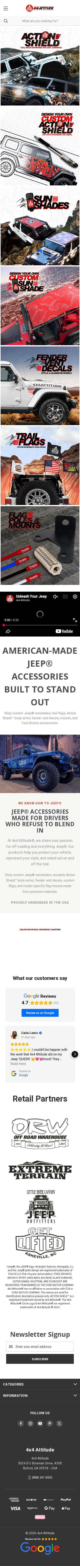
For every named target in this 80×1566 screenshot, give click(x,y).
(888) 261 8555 (42, 1477)
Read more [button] (18, 1064)
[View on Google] (14, 1035)
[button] (40, 930)
